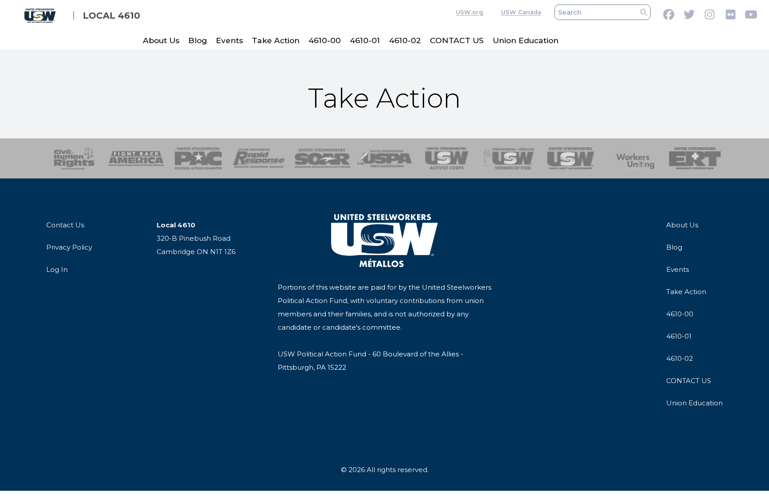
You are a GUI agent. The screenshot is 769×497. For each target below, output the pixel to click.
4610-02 (405, 40)
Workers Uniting (633, 158)
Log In (57, 269)
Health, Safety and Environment (571, 158)
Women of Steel (509, 158)
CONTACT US (457, 40)
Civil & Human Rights (74, 158)
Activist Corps (446, 158)
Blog (197, 40)
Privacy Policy (69, 247)
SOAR (322, 158)
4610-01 (365, 40)
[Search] (643, 12)
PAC (198, 158)
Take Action (276, 40)
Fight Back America (136, 158)
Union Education (526, 40)
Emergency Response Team (695, 158)
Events (229, 40)
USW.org (469, 12)
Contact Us (65, 225)
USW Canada (521, 12)
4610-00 (324, 40)
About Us (161, 40)
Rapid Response (260, 158)
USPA (385, 158)
